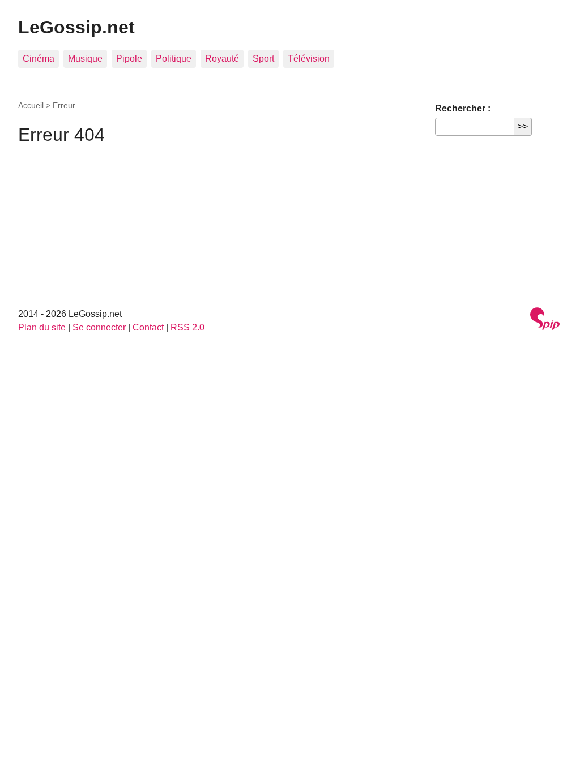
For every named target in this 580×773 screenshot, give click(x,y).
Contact (148, 327)
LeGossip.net (76, 27)
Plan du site (42, 327)
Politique (173, 58)
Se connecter (99, 327)
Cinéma (38, 58)
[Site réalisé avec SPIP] (545, 320)
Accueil (31, 105)
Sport (263, 58)
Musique (85, 58)
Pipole (129, 58)
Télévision (309, 58)
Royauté (222, 58)
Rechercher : (463, 108)
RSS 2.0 (187, 327)
